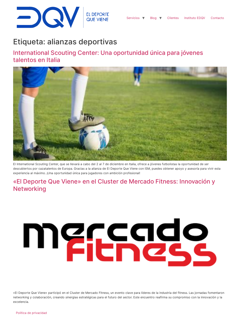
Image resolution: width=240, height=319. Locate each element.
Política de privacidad (31, 313)
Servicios (133, 18)
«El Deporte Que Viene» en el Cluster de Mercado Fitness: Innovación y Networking (114, 185)
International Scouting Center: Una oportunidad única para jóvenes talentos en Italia (108, 56)
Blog (153, 18)
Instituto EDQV (194, 18)
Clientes (173, 18)
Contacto (217, 18)
